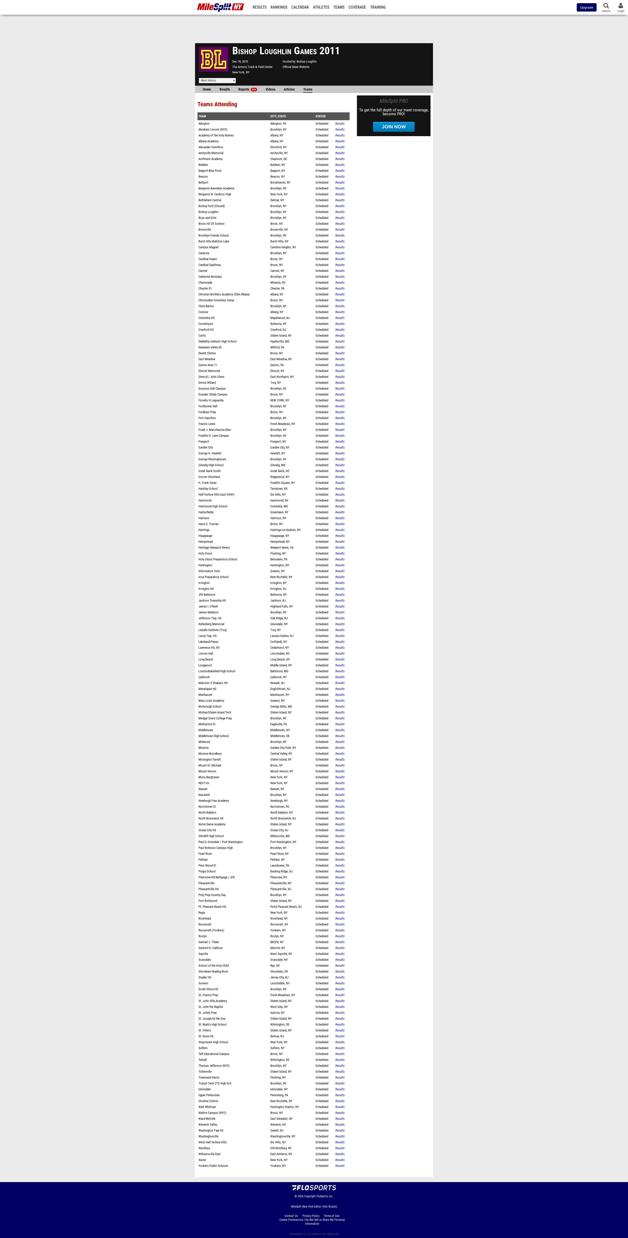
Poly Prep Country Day (212, 895)
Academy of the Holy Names (216, 135)
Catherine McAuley (210, 276)
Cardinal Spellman (209, 265)
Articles (289, 89)
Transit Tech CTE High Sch (214, 1083)
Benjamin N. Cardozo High (214, 194)
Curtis (202, 335)
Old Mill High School (211, 836)
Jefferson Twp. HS (210, 618)
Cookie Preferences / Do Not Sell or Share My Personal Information (312, 1221)
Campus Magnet (208, 247)
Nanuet (202, 789)
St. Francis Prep (208, 995)
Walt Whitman (207, 1107)
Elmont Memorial (209, 371)
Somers (203, 983)
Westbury (204, 1148)
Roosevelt (204, 924)
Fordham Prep (207, 412)
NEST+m (203, 783)
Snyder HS (204, 977)
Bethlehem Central (209, 200)
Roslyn (202, 936)
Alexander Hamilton (210, 147)
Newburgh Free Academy (213, 801)
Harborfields (206, 512)
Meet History (208, 80)
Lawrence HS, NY (209, 647)
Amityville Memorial (210, 153)
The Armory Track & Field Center (252, 67)
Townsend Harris (208, 1077)
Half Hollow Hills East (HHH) (216, 494)
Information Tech (209, 571)
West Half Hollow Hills (212, 1142)
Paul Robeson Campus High (215, 848)
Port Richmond (207, 901)
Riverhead (204, 918)
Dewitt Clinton (207, 353)
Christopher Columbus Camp (216, 300)
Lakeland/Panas (208, 642)
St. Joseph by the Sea (211, 1018)
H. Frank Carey (207, 483)
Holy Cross (205, 553)
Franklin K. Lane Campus (213, 435)
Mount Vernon (207, 771)
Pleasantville (206, 883)
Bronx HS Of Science (211, 223)
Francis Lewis (206, 424)
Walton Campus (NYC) (212, 1113)
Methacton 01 (207, 724)
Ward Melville (206, 1118)
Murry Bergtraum (208, 777)
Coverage (357, 7)
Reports (247, 89)
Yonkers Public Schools (213, 1166)
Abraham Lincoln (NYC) (212, 129)
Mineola (203, 748)
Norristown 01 (207, 806)
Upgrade (586, 7)
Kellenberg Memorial (211, 624)
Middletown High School (213, 736)
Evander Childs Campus (212, 394)
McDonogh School (210, 706)
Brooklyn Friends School (213, 235)
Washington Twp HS (210, 1130)
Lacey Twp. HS (207, 636)
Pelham (203, 859)
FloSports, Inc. (324, 1196)
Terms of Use (332, 1216)
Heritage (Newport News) (214, 547)
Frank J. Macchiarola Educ (214, 430)
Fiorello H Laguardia (210, 400)
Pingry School (207, 871)
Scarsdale (204, 959)
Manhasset (205, 695)
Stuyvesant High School (213, 1042)
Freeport (203, 441)
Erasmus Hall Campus (212, 388)
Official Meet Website (296, 67)
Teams (338, 7)
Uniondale (204, 1089)
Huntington (205, 565)
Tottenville (205, 1071)
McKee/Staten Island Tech (214, 712)
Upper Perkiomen (209, 1095)
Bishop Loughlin (306, 61)
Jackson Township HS (212, 600)
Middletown (205, 730)
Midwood (204, 742)
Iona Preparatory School (213, 577)
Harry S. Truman (208, 524)
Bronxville (204, 229)
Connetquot (205, 324)
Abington (203, 123)
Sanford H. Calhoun (210, 948)
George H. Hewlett (209, 453)
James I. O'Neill (208, 606)
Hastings (203, 530)
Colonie (203, 312)
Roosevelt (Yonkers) (211, 930)
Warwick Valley (207, 1124)
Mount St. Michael (209, 765)
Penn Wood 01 (207, 865)
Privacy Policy (310, 1216)
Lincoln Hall (205, 653)
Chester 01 (205, 288)
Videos (270, 89)
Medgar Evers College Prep (215, 718)
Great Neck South (209, 471)
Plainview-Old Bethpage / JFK (216, 877)
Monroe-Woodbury (210, 753)
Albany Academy (208, 141)
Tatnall (202, 1060)
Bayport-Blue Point (210, 170)
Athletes (321, 7)
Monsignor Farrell (209, 759)
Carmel (202, 271)
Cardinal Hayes (207, 259)
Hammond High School (212, 506)
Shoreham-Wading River (213, 971)
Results (259, 7)
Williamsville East (209, 1154)
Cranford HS (206, 329)
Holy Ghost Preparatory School (217, 559)
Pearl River (205, 854)
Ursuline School (208, 1101)
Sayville (203, 954)
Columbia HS (206, 318)
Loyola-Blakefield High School (217, 671)
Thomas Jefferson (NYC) (214, 1065)
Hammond (204, 500)
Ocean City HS (207, 830)
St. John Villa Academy (212, 1001)
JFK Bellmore (206, 594)
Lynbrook (204, 677)
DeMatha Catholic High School (217, 341)
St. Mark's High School (212, 1024)
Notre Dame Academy (211, 824)
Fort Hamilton (207, 418)
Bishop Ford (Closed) (211, 206)
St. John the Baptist (210, 1007)
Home (207, 89)
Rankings (279, 7)
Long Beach (205, 659)
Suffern (203, 1048)
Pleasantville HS (208, 889)
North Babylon (207, 812)
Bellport (203, 182)
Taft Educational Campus (213, 1054)
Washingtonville (208, 1136)
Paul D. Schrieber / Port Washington (220, 842)
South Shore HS (208, 989)
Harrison (203, 518)
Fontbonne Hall (207, 406)
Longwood (204, 665)
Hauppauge (205, 536)
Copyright (310, 1196)
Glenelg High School (211, 465)
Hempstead (205, 541)
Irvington (203, 583)
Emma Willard (207, 382)
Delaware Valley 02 (210, 347)
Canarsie (203, 253)
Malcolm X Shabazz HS (213, 683)
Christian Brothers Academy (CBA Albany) (224, 294)
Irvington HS (206, 589)
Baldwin (203, 165)
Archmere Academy (210, 159)
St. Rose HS (205, 1036)
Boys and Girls (207, 218)
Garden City (205, 447)
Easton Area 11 (207, 365)
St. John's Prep (207, 1012)
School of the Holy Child (213, 965)
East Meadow (206, 359)
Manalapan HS (207, 689)
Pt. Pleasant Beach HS (212, 907)
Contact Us (291, 1216)
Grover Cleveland (209, 477)
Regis (201, 912)
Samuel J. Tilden (208, 942)
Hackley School (208, 488)
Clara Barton (206, 306)
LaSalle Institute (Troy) (212, 630)
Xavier (202, 1160)
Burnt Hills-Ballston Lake (213, 241)
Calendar (300, 7)
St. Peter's (204, 1030)
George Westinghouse (212, 459)
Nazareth (204, 795)
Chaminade (205, 282)
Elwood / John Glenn (211, 377)
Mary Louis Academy (211, 700)
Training (378, 7)
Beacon (203, 176)
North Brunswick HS (210, 818)
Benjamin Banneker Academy (216, 188)
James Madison (208, 612)
